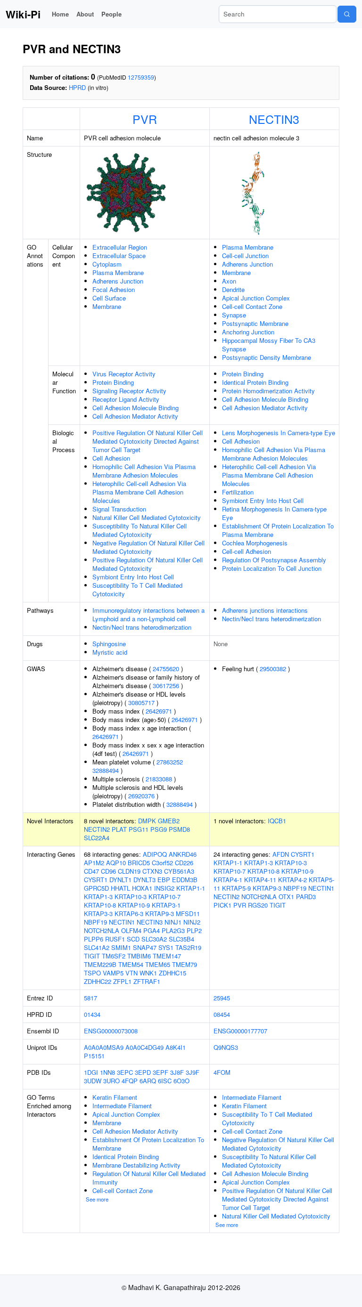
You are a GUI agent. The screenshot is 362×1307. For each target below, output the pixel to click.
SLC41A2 (96, 947)
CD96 (108, 871)
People (111, 13)
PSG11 (138, 829)
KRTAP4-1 (228, 879)
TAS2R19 (188, 947)
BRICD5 (139, 862)
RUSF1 (115, 938)
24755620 (166, 668)
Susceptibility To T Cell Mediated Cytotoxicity (137, 589)
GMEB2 (169, 820)
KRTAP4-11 (260, 879)
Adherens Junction (117, 280)
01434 (92, 1014)
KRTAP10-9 (134, 905)
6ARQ (148, 1080)
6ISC (165, 1080)
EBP (163, 879)
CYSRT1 (95, 879)
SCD (133, 938)
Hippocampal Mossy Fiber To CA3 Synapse (268, 344)
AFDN (280, 854)
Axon (229, 280)
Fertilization (238, 491)
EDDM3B (184, 879)
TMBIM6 (139, 955)
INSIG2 (164, 888)
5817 (90, 997)
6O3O (181, 1080)
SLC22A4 (96, 837)
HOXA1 (142, 888)
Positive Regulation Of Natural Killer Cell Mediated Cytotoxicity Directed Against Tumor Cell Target (147, 441)
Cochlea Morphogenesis (255, 542)
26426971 (159, 710)
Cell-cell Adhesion (246, 551)
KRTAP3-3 (98, 913)
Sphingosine (109, 643)
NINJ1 (173, 921)
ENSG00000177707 (240, 1030)
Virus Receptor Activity (124, 373)
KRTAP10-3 (131, 896)
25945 (222, 997)
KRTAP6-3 (129, 913)
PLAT (119, 829)
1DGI (91, 1072)
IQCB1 (277, 820)
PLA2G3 (173, 930)
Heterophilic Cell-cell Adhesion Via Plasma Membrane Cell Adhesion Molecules (139, 492)
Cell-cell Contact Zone (252, 306)
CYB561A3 (179, 871)
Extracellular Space (119, 255)
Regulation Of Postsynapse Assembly (274, 559)
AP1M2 (94, 862)
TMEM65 (157, 964)
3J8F (177, 1072)
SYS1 (165, 947)
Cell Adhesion (111, 458)
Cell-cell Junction (245, 255)
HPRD (77, 87)
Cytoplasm (107, 264)
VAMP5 (113, 972)
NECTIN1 (122, 921)
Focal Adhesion (113, 289)
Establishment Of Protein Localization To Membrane (148, 1144)
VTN (131, 972)
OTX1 (286, 896)
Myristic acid (109, 652)
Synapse (234, 314)
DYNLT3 (144, 879)
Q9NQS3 (226, 1047)
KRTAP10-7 (164, 896)
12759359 (141, 77)
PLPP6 (93, 938)
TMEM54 (130, 964)
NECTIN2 (97, 829)
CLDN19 (129, 871)
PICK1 (222, 905)
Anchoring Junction (248, 331)
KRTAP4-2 (292, 879)
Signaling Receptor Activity (129, 390)
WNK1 (148, 972)
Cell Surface (109, 297)
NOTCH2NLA (101, 930)
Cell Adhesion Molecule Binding (135, 407)
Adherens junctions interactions (265, 610)
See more (97, 1199)
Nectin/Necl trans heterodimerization (141, 627)
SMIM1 (121, 947)
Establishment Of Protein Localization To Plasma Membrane (278, 530)
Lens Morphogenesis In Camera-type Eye (278, 432)
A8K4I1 (175, 1047)
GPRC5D (96, 888)
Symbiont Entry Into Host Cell (133, 576)
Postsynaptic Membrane (255, 323)
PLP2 (194, 930)
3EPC (125, 1072)
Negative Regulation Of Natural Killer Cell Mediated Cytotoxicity (148, 547)
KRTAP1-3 (98, 896)
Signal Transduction (119, 508)
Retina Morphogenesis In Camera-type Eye (274, 513)
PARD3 (306, 896)
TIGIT (92, 955)
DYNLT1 (120, 879)
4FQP (130, 1080)
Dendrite (233, 289)
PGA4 (151, 930)
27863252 (169, 761)
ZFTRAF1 (146, 981)
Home (60, 13)
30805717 (141, 702)
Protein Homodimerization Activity (268, 390)
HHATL (120, 888)
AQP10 (116, 862)
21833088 (159, 778)
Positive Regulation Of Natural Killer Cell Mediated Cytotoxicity (147, 564)
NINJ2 (191, 921)
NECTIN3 (274, 118)
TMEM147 (167, 955)
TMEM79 (184, 964)
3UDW (92, 1080)
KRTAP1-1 (190, 888)
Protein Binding (113, 382)
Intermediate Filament (122, 1105)
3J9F (192, 1072)
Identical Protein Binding (255, 382)
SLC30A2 (154, 938)
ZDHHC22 (97, 981)
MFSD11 (188, 913)
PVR (144, 118)
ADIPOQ (155, 854)
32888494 (105, 770)
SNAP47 (144, 947)
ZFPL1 (122, 981)
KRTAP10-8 (100, 905)
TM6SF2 (113, 955)
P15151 (94, 1055)
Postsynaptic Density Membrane (266, 357)
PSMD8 (179, 829)
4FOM (222, 1072)
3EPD (143, 1072)
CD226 (184, 862)
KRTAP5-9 (236, 888)
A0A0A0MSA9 (103, 1047)
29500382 (273, 668)
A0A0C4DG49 (144, 1047)
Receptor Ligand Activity (125, 399)
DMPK (147, 820)
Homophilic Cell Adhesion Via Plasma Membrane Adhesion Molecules (144, 470)
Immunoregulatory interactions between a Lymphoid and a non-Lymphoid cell (148, 614)
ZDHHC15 (172, 972)
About (85, 13)
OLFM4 (131, 930)
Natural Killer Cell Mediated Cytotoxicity (146, 517)
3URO (111, 1080)
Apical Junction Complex (256, 297)
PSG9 (158, 829)
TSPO (92, 972)
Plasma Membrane (118, 272)
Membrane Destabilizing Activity (136, 1165)
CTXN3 (152, 871)
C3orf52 (162, 862)
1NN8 (107, 1072)
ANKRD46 (183, 854)
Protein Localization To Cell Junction (271, 568)
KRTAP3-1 (166, 905)
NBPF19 (95, 921)
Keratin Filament (114, 1097)
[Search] (346, 14)
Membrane (106, 306)
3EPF (160, 1072)
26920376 (141, 795)
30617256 (166, 685)
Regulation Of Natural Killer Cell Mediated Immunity (149, 1177)
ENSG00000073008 (111, 1030)
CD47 (91, 871)
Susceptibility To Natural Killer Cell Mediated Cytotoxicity (139, 530)
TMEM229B (100, 964)
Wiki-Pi (23, 14)
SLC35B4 (181, 938)
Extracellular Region (119, 247)
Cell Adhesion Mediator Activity (135, 416)
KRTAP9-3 (159, 913)
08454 (222, 1014)
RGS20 (258, 905)
